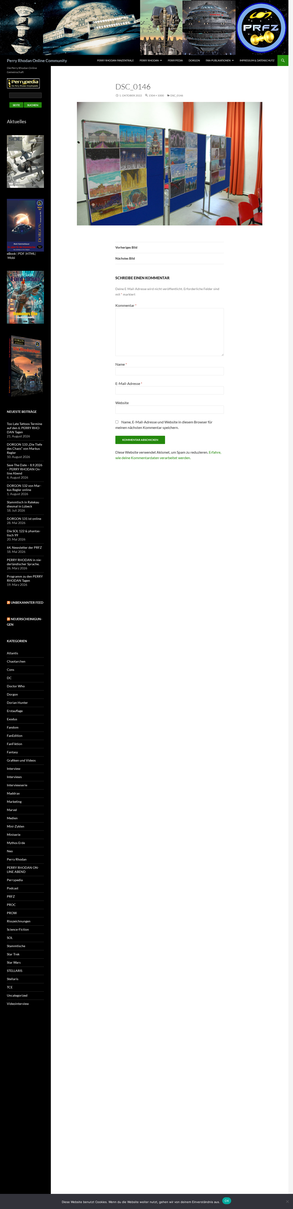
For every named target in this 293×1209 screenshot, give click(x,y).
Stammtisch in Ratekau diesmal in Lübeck (23, 504)
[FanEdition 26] (25, 297)
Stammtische (16, 946)
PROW (12, 913)
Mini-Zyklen (15, 826)
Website (122, 402)
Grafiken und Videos (21, 760)
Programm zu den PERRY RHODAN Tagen (25, 578)
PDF (21, 253)
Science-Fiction (18, 929)
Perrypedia (175, 60)
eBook (11, 253)
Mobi (11, 258)
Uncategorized (17, 995)
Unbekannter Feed (27, 602)
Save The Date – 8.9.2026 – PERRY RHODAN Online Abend (24, 469)
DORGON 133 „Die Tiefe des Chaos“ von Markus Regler (24, 448)
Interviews (14, 777)
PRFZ (11, 896)
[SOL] (25, 161)
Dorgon (194, 60)
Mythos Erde (16, 843)
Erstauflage (15, 711)
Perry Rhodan (149, 60)
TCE (10, 987)
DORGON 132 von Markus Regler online (24, 488)
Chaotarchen (16, 661)
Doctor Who (16, 686)
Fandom (13, 727)
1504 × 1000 (156, 95)
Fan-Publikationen (218, 60)
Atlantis (12, 653)
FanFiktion (14, 744)
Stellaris (12, 979)
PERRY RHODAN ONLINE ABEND (23, 870)
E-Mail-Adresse (128, 383)
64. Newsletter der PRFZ (24, 547)
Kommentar (125, 305)
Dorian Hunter (17, 703)
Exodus (12, 719)
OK (227, 1201)
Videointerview (18, 1004)
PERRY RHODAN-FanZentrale (115, 60)
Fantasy (12, 752)
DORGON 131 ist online (24, 519)
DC (9, 678)
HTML (30, 253)
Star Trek (13, 954)
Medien (12, 818)
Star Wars (14, 962)
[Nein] (287, 1201)
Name (121, 364)
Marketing (14, 801)
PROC (11, 905)
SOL (10, 938)
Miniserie (13, 834)
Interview (13, 768)
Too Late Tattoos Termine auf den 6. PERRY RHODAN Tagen (24, 428)
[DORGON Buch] (25, 366)
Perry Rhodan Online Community (37, 60)
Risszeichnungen (18, 921)
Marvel (12, 810)
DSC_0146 (176, 95)
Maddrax (13, 793)
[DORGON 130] (25, 225)
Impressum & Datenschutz (257, 60)
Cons (10, 670)
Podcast (12, 888)
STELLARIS (14, 971)
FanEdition (14, 735)
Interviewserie (17, 785)
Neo (10, 851)
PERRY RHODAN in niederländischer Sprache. (24, 562)
